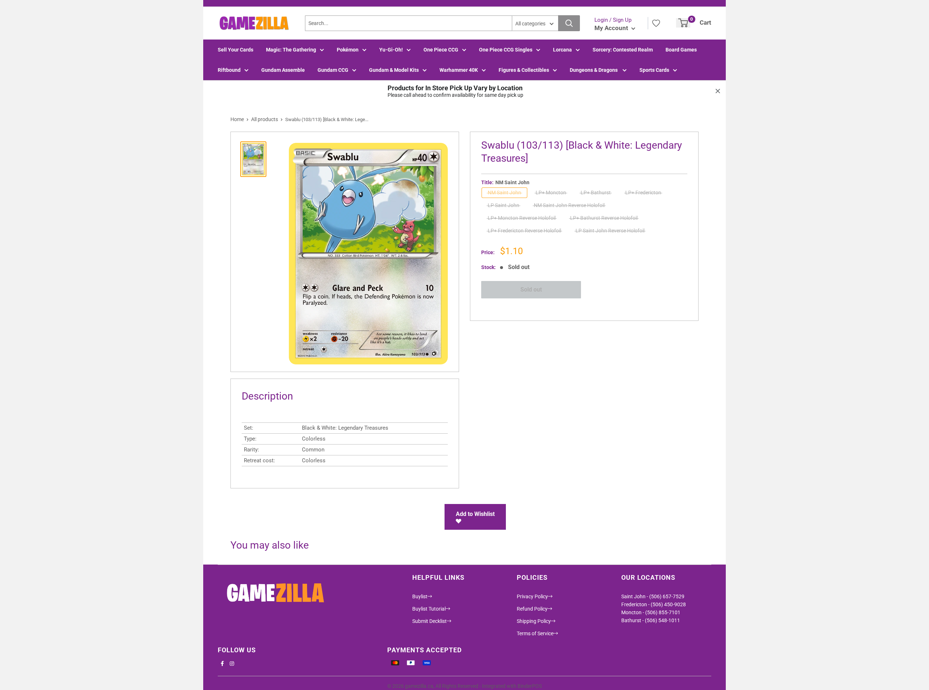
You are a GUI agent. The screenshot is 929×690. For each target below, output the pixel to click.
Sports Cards (654, 70)
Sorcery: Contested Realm (623, 50)
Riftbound (229, 70)
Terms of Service (535, 633)
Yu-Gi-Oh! (391, 50)
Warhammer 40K (458, 70)
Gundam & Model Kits (394, 70)
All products (264, 119)
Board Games (681, 50)
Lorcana (562, 50)
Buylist (419, 596)
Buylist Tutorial (429, 609)
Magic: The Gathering (291, 50)
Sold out (531, 289)
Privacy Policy (532, 596)
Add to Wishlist (475, 514)
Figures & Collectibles (524, 70)
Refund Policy (532, 609)
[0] (683, 23)
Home (237, 119)
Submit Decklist (429, 621)
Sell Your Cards (235, 50)
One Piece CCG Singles (505, 50)
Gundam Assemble (283, 70)
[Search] (569, 23)
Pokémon (348, 50)
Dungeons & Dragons (594, 70)
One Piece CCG (440, 50)
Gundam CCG (333, 70)
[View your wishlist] (656, 23)
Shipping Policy (534, 621)
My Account (612, 28)
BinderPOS (529, 686)
